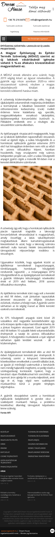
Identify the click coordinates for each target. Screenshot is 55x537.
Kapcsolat (5, 452)
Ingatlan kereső (8, 436)
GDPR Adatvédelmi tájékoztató (9, 461)
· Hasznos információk (40, 31)
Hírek (3, 444)
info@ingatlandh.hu (41, 19)
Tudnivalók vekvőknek (38, 432)
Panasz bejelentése (9, 467)
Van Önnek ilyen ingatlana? (38, 39)
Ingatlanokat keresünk (38, 452)
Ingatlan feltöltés (9, 440)
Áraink (4, 448)
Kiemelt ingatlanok (37, 448)
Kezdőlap (5, 432)
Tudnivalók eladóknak (38, 436)
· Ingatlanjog (14, 31)
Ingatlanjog (33, 440)
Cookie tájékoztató (9, 456)
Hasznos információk (38, 444)
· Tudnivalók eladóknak (41, 26)
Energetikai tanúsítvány (39, 456)
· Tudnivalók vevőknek (14, 26)
